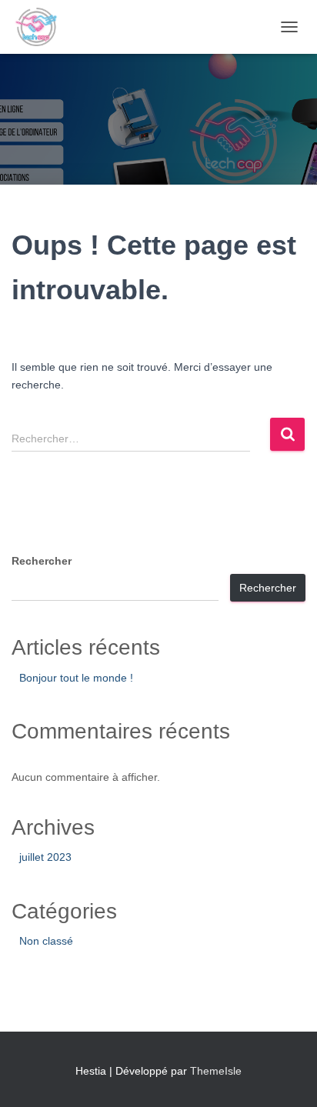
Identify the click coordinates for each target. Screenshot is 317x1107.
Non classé (46, 941)
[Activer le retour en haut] (286, 1076)
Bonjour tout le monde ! (76, 678)
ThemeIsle (216, 1071)
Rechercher (42, 561)
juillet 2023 (45, 857)
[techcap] (42, 27)
